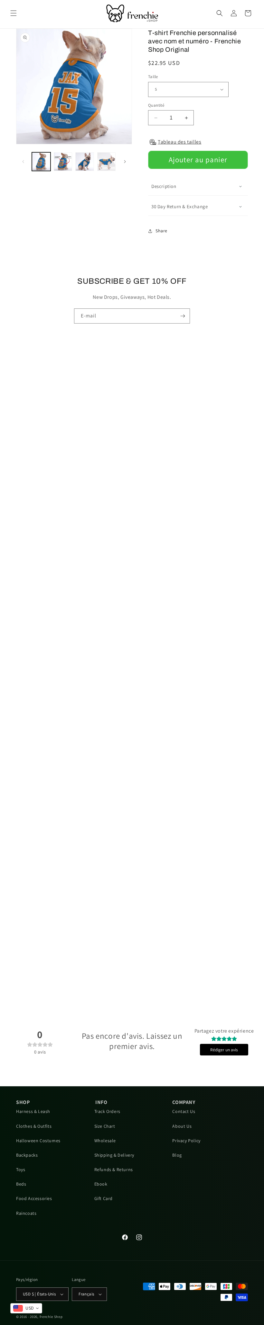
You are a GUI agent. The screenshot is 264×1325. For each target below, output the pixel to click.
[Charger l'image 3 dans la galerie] (84, 161)
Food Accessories (34, 1198)
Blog (177, 1155)
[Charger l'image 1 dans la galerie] (41, 161)
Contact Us (183, 1111)
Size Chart (104, 1126)
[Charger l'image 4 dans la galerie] (106, 161)
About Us (182, 1126)
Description (163, 186)
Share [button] (161, 231)
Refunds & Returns (113, 1169)
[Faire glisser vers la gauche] (23, 162)
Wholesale (105, 1140)
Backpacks (27, 1155)
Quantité (156, 105)
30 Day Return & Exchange (179, 206)
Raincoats (26, 1213)
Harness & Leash (33, 1111)
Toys (20, 1169)
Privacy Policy (186, 1140)
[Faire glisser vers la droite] (125, 162)
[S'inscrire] (182, 316)
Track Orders (107, 1111)
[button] (13, 13)
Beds (21, 1184)
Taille (153, 76)
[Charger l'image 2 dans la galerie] (63, 161)
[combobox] (26, 1308)
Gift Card (103, 1198)
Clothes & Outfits (34, 1126)
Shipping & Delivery (114, 1155)
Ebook (101, 1184)
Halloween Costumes (38, 1140)
